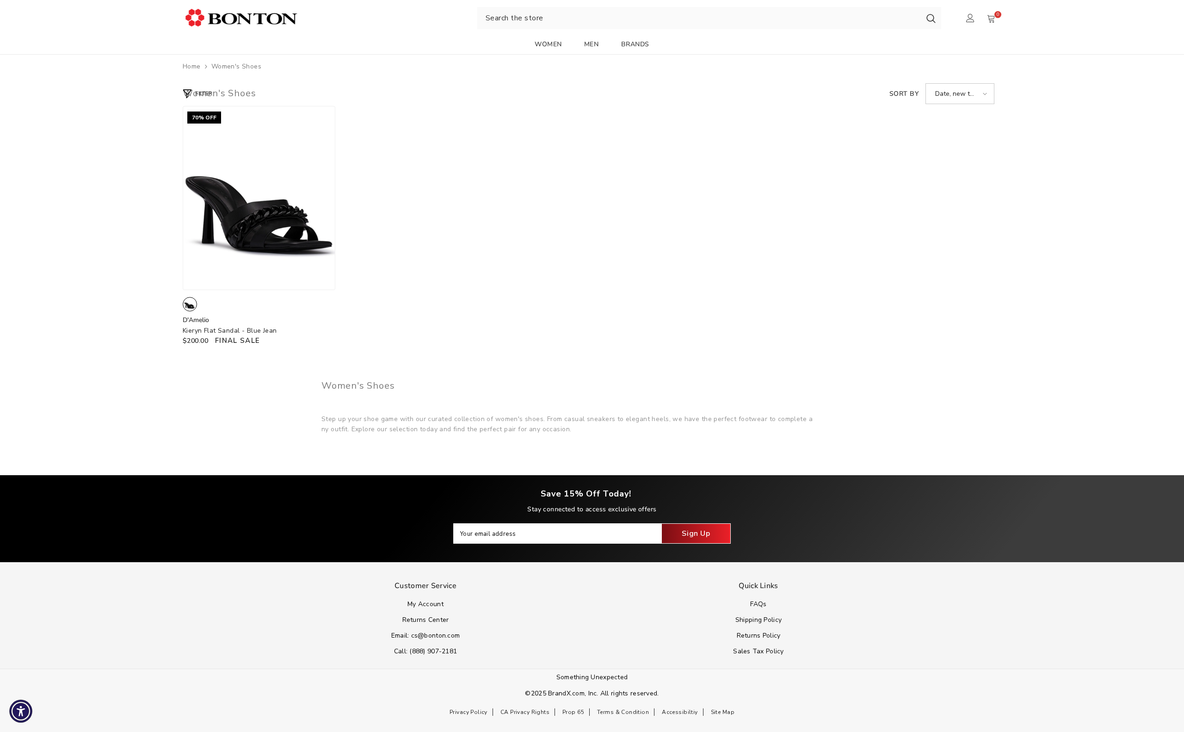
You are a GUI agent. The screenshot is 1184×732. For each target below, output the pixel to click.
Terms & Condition (623, 712)
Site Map (722, 712)
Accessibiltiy (679, 712)
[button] (959, 93)
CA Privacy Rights (524, 712)
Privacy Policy (468, 712)
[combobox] (699, 18)
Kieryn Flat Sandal (230, 330)
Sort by (904, 93)
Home (192, 66)
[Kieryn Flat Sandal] (259, 198)
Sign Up (696, 533)
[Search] (931, 18)
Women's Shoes (236, 66)
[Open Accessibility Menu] (20, 711)
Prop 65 (573, 712)
